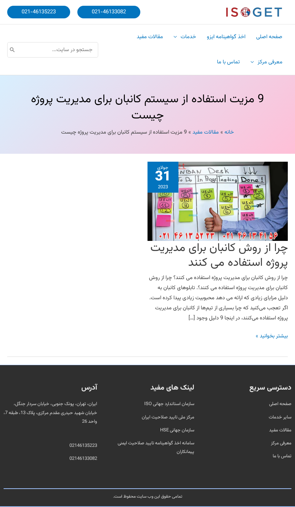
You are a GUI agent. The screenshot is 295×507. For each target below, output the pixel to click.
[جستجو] (12, 49)
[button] (108, 12)
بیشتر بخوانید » (272, 335)
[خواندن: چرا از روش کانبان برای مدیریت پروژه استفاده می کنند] (218, 201)
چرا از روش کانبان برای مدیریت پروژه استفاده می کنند (219, 255)
